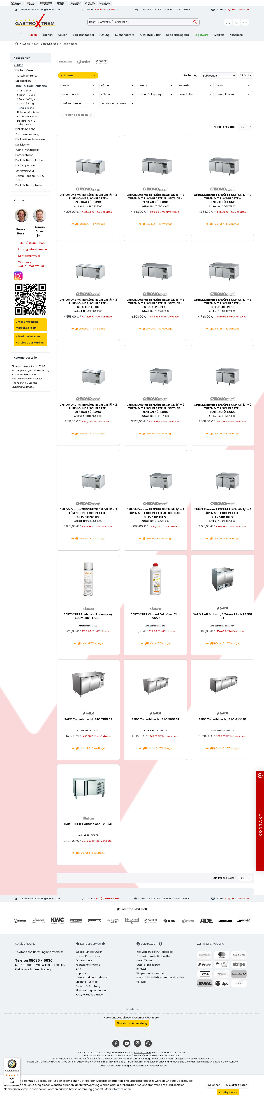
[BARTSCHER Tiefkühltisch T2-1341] (88, 788)
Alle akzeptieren (236, 1085)
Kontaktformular (29, 256)
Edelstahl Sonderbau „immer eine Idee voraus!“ (160, 980)
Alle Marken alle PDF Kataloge (154, 952)
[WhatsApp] (148, 1043)
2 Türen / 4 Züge (26, 94)
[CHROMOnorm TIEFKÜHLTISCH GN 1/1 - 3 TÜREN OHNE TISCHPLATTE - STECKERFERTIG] (88, 264)
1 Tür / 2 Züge (24, 90)
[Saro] (101, 61)
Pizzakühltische (25, 129)
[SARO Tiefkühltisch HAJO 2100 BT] (88, 683)
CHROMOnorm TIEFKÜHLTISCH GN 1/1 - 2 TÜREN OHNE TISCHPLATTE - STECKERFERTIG (88, 513)
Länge (105, 85)
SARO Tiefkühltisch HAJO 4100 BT (222, 719)
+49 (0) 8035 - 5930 (106, 9)
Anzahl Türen (225, 94)
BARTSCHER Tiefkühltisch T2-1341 (88, 824)
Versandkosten (142, 1052)
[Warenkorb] (245, 22)
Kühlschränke (24, 70)
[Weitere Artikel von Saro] (222, 608)
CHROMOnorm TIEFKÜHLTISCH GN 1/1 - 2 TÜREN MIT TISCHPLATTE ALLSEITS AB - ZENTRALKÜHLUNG (155, 408)
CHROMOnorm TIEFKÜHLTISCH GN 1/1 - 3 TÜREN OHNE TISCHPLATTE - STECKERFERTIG (88, 303)
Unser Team (144, 960)
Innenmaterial (71, 94)
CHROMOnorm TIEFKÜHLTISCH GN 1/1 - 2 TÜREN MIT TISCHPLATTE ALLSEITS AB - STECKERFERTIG (155, 513)
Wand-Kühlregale (27, 150)
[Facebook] (115, 1043)
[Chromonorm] (65, 61)
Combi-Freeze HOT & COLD (29, 178)
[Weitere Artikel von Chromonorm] (88, 189)
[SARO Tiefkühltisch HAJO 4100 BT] (222, 683)
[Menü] (18, 1059)
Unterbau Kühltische (28, 112)
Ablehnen (214, 1085)
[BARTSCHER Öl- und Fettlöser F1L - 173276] (155, 579)
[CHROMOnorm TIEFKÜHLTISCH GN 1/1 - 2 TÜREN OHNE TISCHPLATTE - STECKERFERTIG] (88, 474)
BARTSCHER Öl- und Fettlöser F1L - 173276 (155, 616)
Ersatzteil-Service (87, 982)
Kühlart (105, 94)
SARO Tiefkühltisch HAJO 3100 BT (155, 719)
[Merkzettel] (236, 22)
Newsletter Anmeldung (132, 1023)
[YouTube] (126, 1043)
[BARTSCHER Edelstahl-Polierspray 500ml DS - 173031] (88, 579)
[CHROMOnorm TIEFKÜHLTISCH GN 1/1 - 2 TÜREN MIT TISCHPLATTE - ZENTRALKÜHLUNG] (222, 369)
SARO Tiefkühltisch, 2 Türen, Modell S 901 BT (222, 616)
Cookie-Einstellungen (89, 952)
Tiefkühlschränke (26, 75)
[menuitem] (245, 22)
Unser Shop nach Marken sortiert (27, 325)
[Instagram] (137, 1043)
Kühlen (18, 65)
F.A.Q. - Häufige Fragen (90, 994)
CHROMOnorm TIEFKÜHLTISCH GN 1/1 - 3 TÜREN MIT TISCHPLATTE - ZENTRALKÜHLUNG (222, 198)
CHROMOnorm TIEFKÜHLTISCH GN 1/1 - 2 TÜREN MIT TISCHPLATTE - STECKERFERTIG (222, 513)
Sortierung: (190, 75)
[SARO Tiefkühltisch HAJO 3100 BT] (155, 683)
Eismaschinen (24, 155)
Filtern (68, 75)
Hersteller (184, 85)
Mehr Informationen (118, 1089)
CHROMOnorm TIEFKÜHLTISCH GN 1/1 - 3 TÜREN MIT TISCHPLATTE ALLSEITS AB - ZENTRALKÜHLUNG (155, 198)
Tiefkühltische (25, 107)
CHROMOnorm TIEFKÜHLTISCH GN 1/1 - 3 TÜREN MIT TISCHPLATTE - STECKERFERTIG (222, 303)
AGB (78, 969)
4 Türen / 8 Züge (26, 103)
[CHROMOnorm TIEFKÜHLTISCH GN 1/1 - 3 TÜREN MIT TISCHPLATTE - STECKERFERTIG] (222, 264)
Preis (220, 85)
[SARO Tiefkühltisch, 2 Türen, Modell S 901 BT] (222, 579)
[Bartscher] (83, 61)
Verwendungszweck (113, 103)
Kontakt (141, 969)
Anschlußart (186, 94)
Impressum (83, 973)
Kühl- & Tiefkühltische (31, 86)
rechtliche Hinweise (88, 965)
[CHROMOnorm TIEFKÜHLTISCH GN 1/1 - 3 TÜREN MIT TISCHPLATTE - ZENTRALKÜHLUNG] (222, 159)
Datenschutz (84, 960)
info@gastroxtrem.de (236, 9)
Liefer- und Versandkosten (92, 977)
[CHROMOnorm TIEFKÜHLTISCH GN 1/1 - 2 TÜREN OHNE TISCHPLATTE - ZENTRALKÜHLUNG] (88, 369)
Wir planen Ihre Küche (150, 973)
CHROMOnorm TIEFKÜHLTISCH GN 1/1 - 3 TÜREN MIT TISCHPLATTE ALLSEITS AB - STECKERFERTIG (155, 303)
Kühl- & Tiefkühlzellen (29, 185)
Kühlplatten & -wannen (30, 139)
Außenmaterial (71, 103)
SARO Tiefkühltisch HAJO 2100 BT (88, 719)
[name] (20, 920)
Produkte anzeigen (75, 115)
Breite (143, 85)
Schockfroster (24, 170)
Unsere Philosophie (148, 965)
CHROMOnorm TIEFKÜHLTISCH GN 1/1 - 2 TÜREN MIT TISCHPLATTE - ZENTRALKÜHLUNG (222, 408)
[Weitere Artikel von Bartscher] (88, 608)
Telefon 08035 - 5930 (33, 960)
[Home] (22, 35)
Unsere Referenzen (88, 956)
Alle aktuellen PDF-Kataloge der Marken (30, 339)
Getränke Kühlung (27, 134)
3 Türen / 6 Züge (26, 99)
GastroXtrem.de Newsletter (153, 956)
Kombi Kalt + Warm (27, 116)
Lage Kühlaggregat (151, 94)
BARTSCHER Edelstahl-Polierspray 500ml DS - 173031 (88, 616)
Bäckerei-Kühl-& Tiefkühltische (26, 122)
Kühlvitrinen (23, 144)
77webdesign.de (157, 1065)
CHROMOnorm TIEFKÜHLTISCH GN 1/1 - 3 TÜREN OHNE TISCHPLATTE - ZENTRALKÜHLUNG (88, 198)
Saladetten (23, 81)
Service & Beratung (88, 986)
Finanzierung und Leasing (91, 990)
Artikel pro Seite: (224, 127)
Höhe (65, 85)
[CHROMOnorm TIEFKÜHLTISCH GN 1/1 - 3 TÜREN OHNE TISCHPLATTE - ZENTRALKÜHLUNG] (88, 159)
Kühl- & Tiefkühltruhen (30, 160)
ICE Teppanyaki (25, 165)
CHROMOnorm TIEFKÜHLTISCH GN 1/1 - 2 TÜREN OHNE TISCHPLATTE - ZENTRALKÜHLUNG (88, 408)
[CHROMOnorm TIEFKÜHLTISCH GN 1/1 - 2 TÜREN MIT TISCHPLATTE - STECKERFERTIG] (222, 474)
